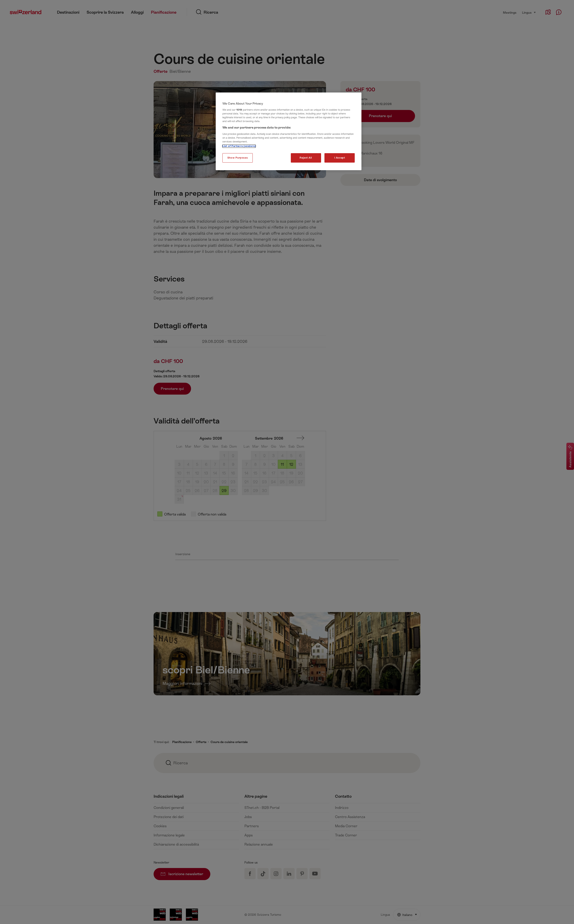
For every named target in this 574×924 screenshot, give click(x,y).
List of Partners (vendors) (239, 146)
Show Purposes (237, 157)
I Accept (339, 157)
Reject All (306, 157)
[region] (288, 131)
